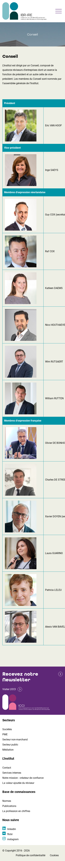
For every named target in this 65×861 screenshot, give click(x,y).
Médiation (8, 749)
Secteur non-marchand (15, 739)
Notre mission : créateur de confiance (23, 777)
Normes (6, 800)
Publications (9, 806)
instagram (13, 839)
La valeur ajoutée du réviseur (18, 782)
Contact (6, 767)
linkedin (11, 829)
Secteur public (10, 744)
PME (5, 734)
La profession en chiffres (16, 811)
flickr (10, 834)
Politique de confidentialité (30, 855)
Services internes (11, 772)
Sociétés (7, 729)
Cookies (54, 855)
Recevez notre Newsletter (20, 677)
